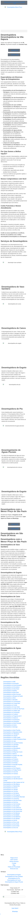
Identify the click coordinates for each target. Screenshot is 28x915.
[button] (14, 31)
